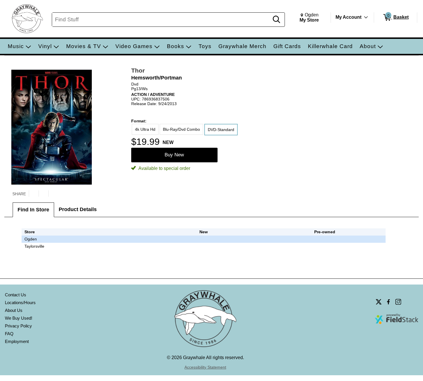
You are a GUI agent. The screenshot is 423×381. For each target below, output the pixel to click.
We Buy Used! (18, 318)
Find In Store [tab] (33, 210)
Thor (138, 70)
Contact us (15, 294)
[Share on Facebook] (43, 193)
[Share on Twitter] (33, 193)
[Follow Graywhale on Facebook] (388, 301)
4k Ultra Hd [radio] (145, 129)
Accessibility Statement (205, 367)
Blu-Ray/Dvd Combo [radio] (181, 129)
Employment (17, 341)
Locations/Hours (20, 302)
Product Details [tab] (78, 209)
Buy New (174, 155)
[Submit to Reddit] (53, 193)
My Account (348, 17)
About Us (13, 310)
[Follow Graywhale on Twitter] (378, 301)
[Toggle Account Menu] (366, 17)
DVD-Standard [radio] (221, 129)
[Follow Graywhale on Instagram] (398, 301)
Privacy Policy (18, 325)
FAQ (9, 333)
